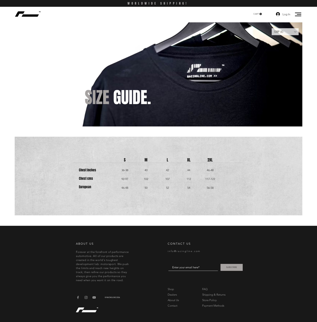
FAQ (205, 289)
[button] (257, 14)
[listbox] (285, 31)
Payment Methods (213, 305)
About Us (173, 300)
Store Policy (209, 300)
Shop (171, 289)
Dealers (172, 294)
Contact (172, 305)
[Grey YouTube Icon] (94, 297)
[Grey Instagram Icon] (86, 297)
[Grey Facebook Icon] (78, 297)
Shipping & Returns (213, 294)
